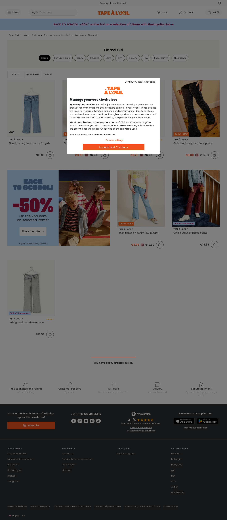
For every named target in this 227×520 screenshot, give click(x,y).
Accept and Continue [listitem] (113, 147)
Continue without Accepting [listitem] (140, 81)
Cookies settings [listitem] (114, 140)
